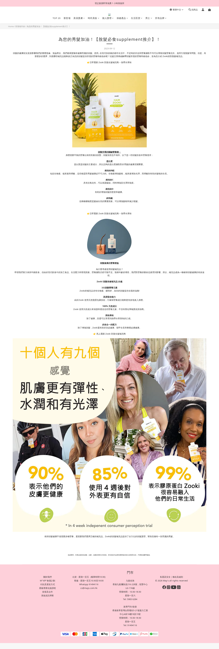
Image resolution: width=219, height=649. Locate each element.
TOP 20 (57, 18)
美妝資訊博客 (47, 595)
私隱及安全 (165, 576)
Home (11, 26)
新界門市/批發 (130, 606)
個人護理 (106, 18)
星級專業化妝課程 (47, 588)
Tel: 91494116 (130, 625)
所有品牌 (159, 18)
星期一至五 (130, 621)
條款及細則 (178, 576)
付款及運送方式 (47, 584)
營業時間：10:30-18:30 (130, 591)
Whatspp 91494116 (88, 584)
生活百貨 (135, 18)
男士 (147, 18)
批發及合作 (47, 591)
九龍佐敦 (130, 580)
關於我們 (47, 576)
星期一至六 (130, 595)
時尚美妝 (92, 18)
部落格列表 (20, 26)
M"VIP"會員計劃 (47, 580)
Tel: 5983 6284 (130, 599)
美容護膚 (78, 18)
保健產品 (121, 18)
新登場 (67, 18)
